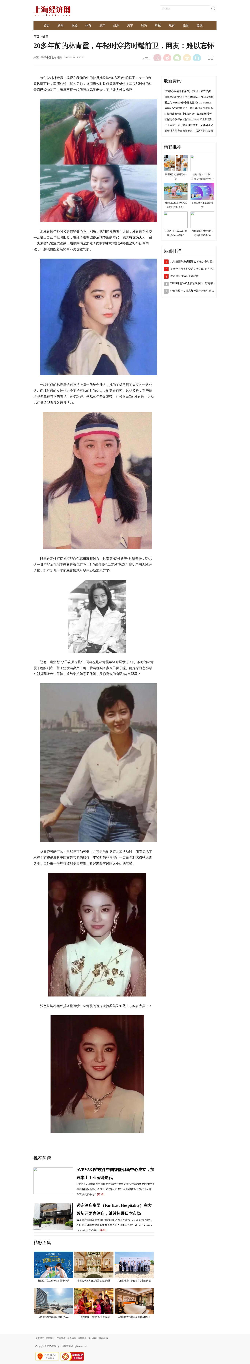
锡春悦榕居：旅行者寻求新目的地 (134, 1280)
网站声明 (92, 1338)
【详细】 (101, 1194)
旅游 (186, 25)
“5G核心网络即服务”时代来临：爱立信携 (188, 91)
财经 (74, 25)
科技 (158, 25)
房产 (102, 25)
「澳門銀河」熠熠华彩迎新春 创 (94, 1317)
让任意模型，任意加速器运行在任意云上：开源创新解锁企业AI (206, 290)
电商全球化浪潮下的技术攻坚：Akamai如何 (189, 97)
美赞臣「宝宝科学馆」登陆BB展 (53, 1280)
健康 (200, 25)
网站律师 (103, 1338)
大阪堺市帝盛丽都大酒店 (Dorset (53, 1317)
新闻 (61, 25)
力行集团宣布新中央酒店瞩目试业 (134, 1317)
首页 (47, 25)
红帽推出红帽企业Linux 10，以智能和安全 (188, 113)
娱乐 (116, 25)
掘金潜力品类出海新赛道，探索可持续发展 (189, 130)
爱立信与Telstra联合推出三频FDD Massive (188, 102)
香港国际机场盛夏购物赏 (184, 276)
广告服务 (61, 1338)
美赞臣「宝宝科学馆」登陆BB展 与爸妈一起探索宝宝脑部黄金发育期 (209, 269)
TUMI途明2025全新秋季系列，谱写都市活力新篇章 (199, 283)
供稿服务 (82, 1338)
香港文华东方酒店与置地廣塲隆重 (93, 1280)
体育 (88, 25)
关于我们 (39, 1338)
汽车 (130, 25)
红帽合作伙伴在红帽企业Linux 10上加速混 (188, 119)
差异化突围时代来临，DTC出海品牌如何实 (189, 108)
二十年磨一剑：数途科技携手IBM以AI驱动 (189, 125)
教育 (172, 25)
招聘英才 (50, 1338)
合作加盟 (71, 1338)
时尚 (144, 25)
